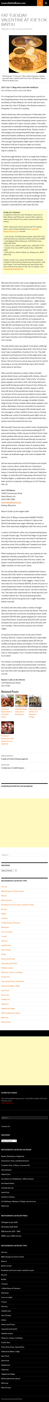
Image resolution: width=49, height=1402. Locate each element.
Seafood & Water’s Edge (10, 986)
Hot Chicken (6, 950)
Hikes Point (5, 1174)
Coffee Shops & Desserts (10, 923)
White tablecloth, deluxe (10, 1013)
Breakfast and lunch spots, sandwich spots (17, 905)
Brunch (4, 909)
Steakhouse (5, 999)
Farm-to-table (6, 932)
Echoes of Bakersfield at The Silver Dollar (6, 713)
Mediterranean (7, 968)
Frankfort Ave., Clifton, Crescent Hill (15, 1165)
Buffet (3, 914)
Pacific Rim (5, 977)
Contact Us (5, 1126)
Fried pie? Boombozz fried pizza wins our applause (7, 740)
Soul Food (5, 990)
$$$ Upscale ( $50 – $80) (10, 1231)
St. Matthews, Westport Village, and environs (18, 1201)
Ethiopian (5, 927)
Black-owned (6, 900)
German (4, 941)
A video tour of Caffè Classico (12, 766)
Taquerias (5, 1004)
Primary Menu (46, 3)
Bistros (4, 896)
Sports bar (5, 995)
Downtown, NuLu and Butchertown (15, 1161)
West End (5, 1206)
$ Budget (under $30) (9, 1222)
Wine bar (4, 1017)
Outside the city (7, 1188)
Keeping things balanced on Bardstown (21, 711)
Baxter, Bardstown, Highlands (12, 1156)
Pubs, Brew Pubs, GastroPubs (12, 981)
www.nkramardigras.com (13, 269)
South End (5, 1192)
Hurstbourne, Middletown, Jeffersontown (17, 1179)
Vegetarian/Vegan (8, 1008)
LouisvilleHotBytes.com (13, 3)
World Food (6, 1022)
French (4, 936)
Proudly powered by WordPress (11, 1399)
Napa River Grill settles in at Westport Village (35, 713)
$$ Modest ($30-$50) (9, 1227)
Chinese (4, 918)
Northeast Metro (7, 1183)
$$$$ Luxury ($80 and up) (11, 1236)
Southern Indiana (8, 1197)
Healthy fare (6, 945)
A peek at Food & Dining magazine (14, 757)
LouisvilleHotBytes (24, 29)
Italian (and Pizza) (8, 959)
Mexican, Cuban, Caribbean (12, 972)
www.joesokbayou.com (11, 502)
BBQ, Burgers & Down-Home (12, 891)
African (4, 887)
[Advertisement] (24, 822)
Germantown (6, 1170)
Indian (3, 954)
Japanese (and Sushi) (9, 963)
